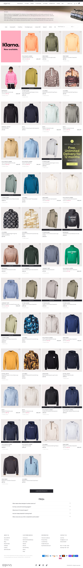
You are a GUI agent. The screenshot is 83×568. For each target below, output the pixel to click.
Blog (5, 541)
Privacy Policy (44, 539)
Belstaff (45, 27)
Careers (5, 547)
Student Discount (45, 543)
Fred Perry (20, 27)
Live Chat (62, 537)
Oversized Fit (12, 27)
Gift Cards (25, 541)
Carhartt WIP (21, 15)
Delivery (24, 543)
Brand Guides (7, 543)
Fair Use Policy (26, 547)
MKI (25, 15)
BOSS (50, 27)
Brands (32, 3)
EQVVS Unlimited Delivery (28, 539)
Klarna (24, 549)
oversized (14, 18)
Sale (62, 3)
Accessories (38, 3)
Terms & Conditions (46, 537)
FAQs (24, 551)
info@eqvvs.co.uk (64, 539)
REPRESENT (15, 15)
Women (58, 3)
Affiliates (6, 545)
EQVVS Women (7, 549)
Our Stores (6, 539)
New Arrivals (20, 3)
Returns (24, 545)
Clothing (27, 3)
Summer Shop (52, 3)
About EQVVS (7, 537)
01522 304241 (63, 541)
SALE (6, 27)
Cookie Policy (44, 541)
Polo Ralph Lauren (28, 27)
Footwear (45, 3)
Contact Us (25, 537)
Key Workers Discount (46, 545)
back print (25, 18)
